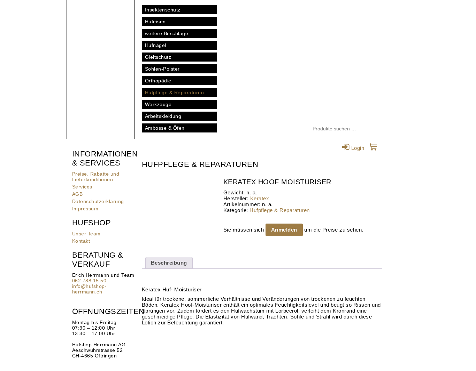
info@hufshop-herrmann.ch (89, 289)
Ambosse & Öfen (165, 128)
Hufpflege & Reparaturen (174, 92)
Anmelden (284, 230)
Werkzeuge (158, 104)
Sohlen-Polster (162, 69)
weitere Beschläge (167, 33)
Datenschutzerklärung (98, 201)
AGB (77, 194)
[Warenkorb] (374, 148)
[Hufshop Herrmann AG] (100, 34)
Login (357, 148)
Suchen (377, 129)
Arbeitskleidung (163, 116)
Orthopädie (158, 80)
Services (82, 186)
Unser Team (86, 233)
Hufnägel (155, 45)
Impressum (85, 208)
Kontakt (81, 241)
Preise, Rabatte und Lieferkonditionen (96, 176)
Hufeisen (155, 21)
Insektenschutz (163, 10)
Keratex (259, 198)
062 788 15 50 (89, 280)
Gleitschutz (158, 57)
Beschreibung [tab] (169, 263)
